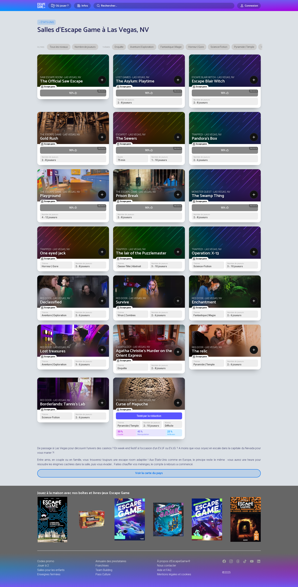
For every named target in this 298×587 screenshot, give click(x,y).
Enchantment (204, 302)
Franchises (102, 565)
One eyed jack (53, 253)
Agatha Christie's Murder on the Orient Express (144, 353)
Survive (122, 302)
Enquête (119, 47)
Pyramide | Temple (244, 47)
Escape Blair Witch (208, 81)
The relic (199, 351)
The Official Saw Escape (61, 81)
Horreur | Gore (196, 47)
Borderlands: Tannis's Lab (62, 404)
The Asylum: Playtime (135, 81)
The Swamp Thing (208, 196)
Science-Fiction (219, 47)
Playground (50, 196)
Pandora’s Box (204, 138)
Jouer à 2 (43, 565)
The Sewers (126, 138)
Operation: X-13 (205, 253)
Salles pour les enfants (50, 570)
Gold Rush (49, 138)
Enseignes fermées (48, 574)
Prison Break (127, 196)
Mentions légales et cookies (174, 574)
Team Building (104, 570)
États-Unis (47, 22)
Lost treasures (52, 351)
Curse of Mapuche (132, 404)
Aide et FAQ (164, 570)
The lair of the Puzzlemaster (141, 253)
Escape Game (41, 5)
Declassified (51, 302)
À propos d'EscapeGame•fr (173, 561)
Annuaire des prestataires (111, 561)
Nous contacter (166, 565)
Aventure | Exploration (142, 47)
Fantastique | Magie (171, 47)
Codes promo (45, 561)
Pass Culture (103, 574)
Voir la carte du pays (149, 473)
